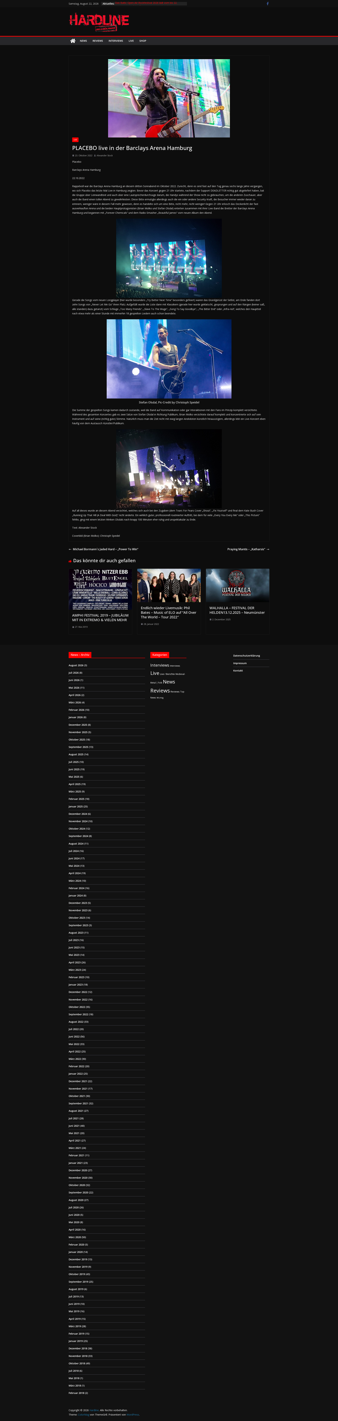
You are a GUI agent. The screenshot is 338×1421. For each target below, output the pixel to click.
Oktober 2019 (77, 1274)
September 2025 (78, 747)
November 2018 (78, 1356)
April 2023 (75, 962)
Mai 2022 (74, 1044)
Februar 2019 (76, 1333)
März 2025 (75, 791)
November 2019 (78, 1266)
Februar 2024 (76, 888)
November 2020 (78, 1177)
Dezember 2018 (78, 1348)
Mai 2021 (74, 1133)
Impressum (240, 663)
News (83, 40)
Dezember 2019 (78, 1259)
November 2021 (78, 1088)
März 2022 (75, 1059)
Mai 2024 (74, 865)
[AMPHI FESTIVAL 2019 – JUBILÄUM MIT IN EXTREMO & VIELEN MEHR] (100, 571)
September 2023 (78, 925)
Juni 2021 (74, 1125)
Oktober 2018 (77, 1363)
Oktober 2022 (77, 1007)
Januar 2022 (76, 1073)
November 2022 (78, 999)
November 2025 (78, 732)
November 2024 (78, 821)
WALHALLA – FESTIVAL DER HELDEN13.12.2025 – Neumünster (237, 610)
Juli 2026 (74, 672)
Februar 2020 (76, 1244)
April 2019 (75, 1318)
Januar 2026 (76, 717)
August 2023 (76, 932)
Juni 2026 (74, 680)
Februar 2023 (76, 977)
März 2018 (75, 1385)
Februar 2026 (76, 709)
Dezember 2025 (78, 724)
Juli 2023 (74, 940)
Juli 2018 (74, 1370)
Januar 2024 (76, 895)
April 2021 (75, 1140)
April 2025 (75, 784)
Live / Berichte (167, 674)
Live (131, 40)
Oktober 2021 (77, 1096)
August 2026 (76, 665)
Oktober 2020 (77, 1185)
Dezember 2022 (78, 992)
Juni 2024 (74, 858)
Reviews (98, 40)
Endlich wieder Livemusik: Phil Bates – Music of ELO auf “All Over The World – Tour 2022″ (168, 612)
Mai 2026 (74, 687)
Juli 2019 (74, 1296)
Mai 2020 (74, 1222)
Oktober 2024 (77, 828)
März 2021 (75, 1148)
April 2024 (75, 873)
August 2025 (76, 754)
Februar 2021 (76, 1155)
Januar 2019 (76, 1341)
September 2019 (78, 1281)
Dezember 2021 (78, 1081)
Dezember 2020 (78, 1170)
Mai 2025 (74, 776)
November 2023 (78, 910)
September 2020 (78, 1192)
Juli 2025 (74, 762)
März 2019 (75, 1326)
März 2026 (75, 702)
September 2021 (78, 1103)
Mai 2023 (74, 954)
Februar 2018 (76, 1393)
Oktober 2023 (77, 917)
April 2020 (75, 1229)
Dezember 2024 (78, 813)
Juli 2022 (74, 1029)
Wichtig (160, 698)
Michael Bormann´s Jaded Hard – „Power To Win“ (105, 549)
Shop (142, 40)
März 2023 (75, 969)
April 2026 (75, 695)
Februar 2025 (76, 799)
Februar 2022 (76, 1066)
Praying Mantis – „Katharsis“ (246, 549)
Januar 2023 (76, 984)
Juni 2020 (74, 1214)
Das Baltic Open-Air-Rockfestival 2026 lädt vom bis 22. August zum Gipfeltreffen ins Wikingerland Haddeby (146, 5)
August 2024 (76, 843)
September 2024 (78, 836)
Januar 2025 (76, 806)
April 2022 (75, 1051)
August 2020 (76, 1200)
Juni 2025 (74, 769)
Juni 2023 (74, 947)
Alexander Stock (105, 155)
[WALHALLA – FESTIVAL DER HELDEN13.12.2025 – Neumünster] (237, 571)
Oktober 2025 (77, 739)
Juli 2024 (74, 851)
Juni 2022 (74, 1036)
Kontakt (238, 670)
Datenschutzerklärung (246, 655)
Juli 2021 (74, 1118)
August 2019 (76, 1289)
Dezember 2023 (78, 903)
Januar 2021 (76, 1163)
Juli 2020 (74, 1207)
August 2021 (76, 1110)
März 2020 (75, 1237)
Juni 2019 (74, 1304)
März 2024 (75, 880)
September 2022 (78, 1014)
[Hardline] (73, 41)
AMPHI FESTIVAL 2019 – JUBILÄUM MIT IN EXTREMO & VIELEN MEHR (100, 617)
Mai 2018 (74, 1378)
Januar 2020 (76, 1252)
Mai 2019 (74, 1311)
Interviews (116, 40)
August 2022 (76, 1021)
